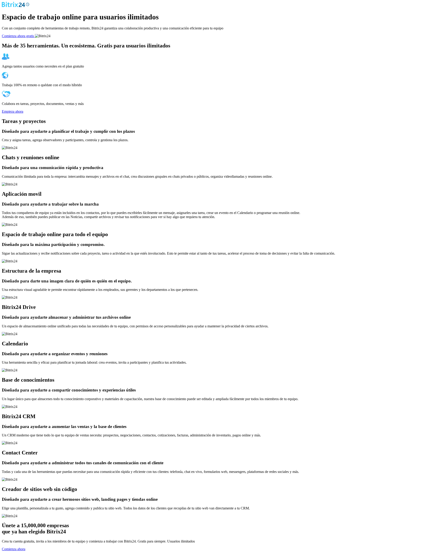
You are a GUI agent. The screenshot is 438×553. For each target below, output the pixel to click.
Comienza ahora (13, 549)
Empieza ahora (12, 111)
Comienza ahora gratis (18, 36)
